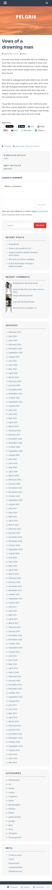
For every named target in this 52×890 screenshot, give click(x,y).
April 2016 (13, 668)
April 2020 (13, 471)
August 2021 (14, 406)
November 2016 (15, 639)
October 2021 (14, 398)
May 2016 (13, 664)
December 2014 (15, 734)
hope (27, 146)
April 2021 (13, 422)
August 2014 (14, 750)
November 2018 (15, 541)
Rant (11, 825)
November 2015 (15, 688)
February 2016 (15, 676)
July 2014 (13, 754)
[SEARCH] (47, 3)
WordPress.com (15, 871)
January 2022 (14, 385)
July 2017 (13, 607)
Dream (11, 788)
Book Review (14, 780)
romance (36, 146)
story (11, 829)
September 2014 (16, 746)
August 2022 (14, 357)
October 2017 (14, 594)
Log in (11, 859)
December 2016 (15, 635)
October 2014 (14, 742)
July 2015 (13, 705)
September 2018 (16, 549)
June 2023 (13, 340)
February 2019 (15, 529)
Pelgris (26, 16)
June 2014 (13, 758)
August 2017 (14, 602)
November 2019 (15, 492)
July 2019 (13, 508)
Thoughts (7, 146)
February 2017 (15, 627)
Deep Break (14, 244)
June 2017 (13, 611)
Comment (41, 205)
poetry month (15, 817)
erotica (12, 792)
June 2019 (13, 512)
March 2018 (14, 574)
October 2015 (14, 693)
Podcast (12, 809)
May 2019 (13, 516)
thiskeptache (18, 283)
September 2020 (16, 451)
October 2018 (14, 545)
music (11, 800)
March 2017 (14, 623)
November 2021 (15, 393)
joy (31, 146)
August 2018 (14, 553)
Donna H (17, 289)
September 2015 (16, 697)
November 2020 (15, 443)
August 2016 (14, 652)
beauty (17, 146)
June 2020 (13, 463)
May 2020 (13, 467)
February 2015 (15, 725)
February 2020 (15, 479)
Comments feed (15, 867)
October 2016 (14, 643)
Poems (11, 813)
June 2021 (13, 414)
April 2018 (13, 570)
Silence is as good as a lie (20, 248)
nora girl (17, 302)
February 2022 (15, 381)
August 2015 (14, 701)
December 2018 (15, 537)
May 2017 (13, 615)
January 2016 (14, 680)
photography (14, 804)
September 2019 (16, 500)
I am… (15, 157)
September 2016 (16, 647)
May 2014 (13, 762)
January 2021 (14, 434)
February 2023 (15, 344)
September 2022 (16, 352)
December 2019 (15, 488)
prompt (12, 821)
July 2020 (13, 459)
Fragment (13, 796)
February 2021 (15, 430)
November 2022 (15, 348)
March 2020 (14, 475)
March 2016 (14, 672)
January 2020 (14, 484)
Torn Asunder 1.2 (28, 308)
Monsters (11, 167)
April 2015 (13, 717)
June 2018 (13, 561)
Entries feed (14, 863)
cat (10, 784)
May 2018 (13, 566)
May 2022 (13, 369)
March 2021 (14, 426)
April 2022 (13, 373)
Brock (15, 308)
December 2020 (15, 439)
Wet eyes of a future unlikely (21, 259)
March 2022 (14, 377)
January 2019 (14, 533)
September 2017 (16, 598)
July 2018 (13, 557)
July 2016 (13, 656)
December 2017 (15, 586)
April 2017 (13, 619)
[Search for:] (20, 225)
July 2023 (13, 336)
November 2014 (15, 738)
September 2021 (16, 402)
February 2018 (15, 578)
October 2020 (14, 447)
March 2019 (14, 525)
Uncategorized (15, 837)
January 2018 (14, 582)
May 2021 (13, 418)
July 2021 (13, 410)
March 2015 (14, 721)
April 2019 (13, 520)
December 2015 (15, 684)
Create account (15, 855)
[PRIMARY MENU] (5, 3)
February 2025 (15, 332)
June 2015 (13, 709)
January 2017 (14, 631)
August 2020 (14, 455)
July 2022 (13, 361)
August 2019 (14, 504)
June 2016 (13, 660)
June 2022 (13, 365)
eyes (23, 146)
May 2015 (13, 713)
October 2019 (14, 496)
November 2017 (15, 590)
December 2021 (15, 389)
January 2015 (14, 729)
